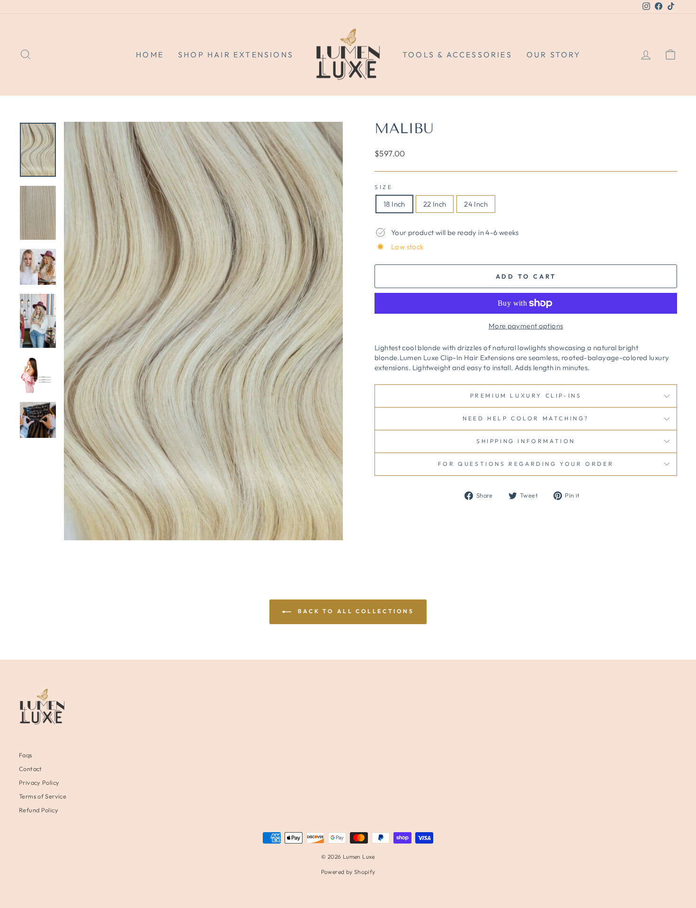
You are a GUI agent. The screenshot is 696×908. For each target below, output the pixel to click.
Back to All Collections (354, 611)
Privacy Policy (39, 782)
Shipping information (525, 441)
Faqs (25, 755)
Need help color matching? (526, 418)
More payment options (526, 325)
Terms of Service (42, 796)
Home (150, 54)
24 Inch (476, 204)
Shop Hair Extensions (236, 54)
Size (384, 187)
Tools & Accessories (457, 54)
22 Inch (434, 204)
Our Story (553, 54)
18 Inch (394, 204)
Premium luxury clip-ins (526, 395)
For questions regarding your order (526, 463)
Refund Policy (38, 810)
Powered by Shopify (348, 871)
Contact (30, 768)
